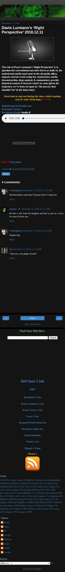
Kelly (11, 496)
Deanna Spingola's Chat (32, 403)
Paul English (18, 502)
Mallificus (4, 499)
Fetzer (28, 486)
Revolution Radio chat (32, 429)
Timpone (4, 508)
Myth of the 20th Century (39, 499)
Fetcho (16, 486)
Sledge (50, 505)
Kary (2, 496)
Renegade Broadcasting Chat (32, 422)
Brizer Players (12, 483)
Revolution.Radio (11, 112)
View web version (33, 324)
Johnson (40, 493)
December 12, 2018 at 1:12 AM (36, 209)
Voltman (16, 508)
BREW (30, 480)
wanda (7, 548)
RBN (31, 502)
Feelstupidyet (15, 190)
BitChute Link (32, 381)
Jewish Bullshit (24, 493)
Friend (40, 486)
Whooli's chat (32, 441)
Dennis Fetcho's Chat (32, 410)
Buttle (24, 483)
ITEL (47, 489)
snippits (9, 512)
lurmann (44, 508)
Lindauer (41, 496)
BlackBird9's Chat (32, 397)
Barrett (41, 480)
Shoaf (39, 505)
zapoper (13, 209)
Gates (2, 489)
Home (32, 318)
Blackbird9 (56, 480)
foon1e (7, 543)
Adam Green (16, 480)
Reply (12, 199)
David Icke (37, 483)
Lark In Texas (27, 496)
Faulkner (4, 486)
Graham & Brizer (32, 489)
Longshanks (54, 496)
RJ (51, 502)
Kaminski (53, 493)
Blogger (37, 569)
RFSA (42, 502)
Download (15, 162)
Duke (49, 483)
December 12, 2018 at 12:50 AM (37, 190)
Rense (10, 505)
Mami (6, 526)
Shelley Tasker (26, 505)
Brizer (6, 522)
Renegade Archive (11, 109)
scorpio (56, 508)
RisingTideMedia (32, 435)
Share (6, 174)
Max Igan (18, 499)
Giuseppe (14, 489)
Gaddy (52, 486)
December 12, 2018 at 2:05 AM (37, 230)
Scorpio (7, 535)
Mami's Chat (33, 448)
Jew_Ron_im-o (6, 493)
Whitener (31, 508)
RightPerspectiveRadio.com (16, 106)
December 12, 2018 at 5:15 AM (27, 249)
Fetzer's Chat (32, 416)
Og (10, 249)
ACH (2, 480)
